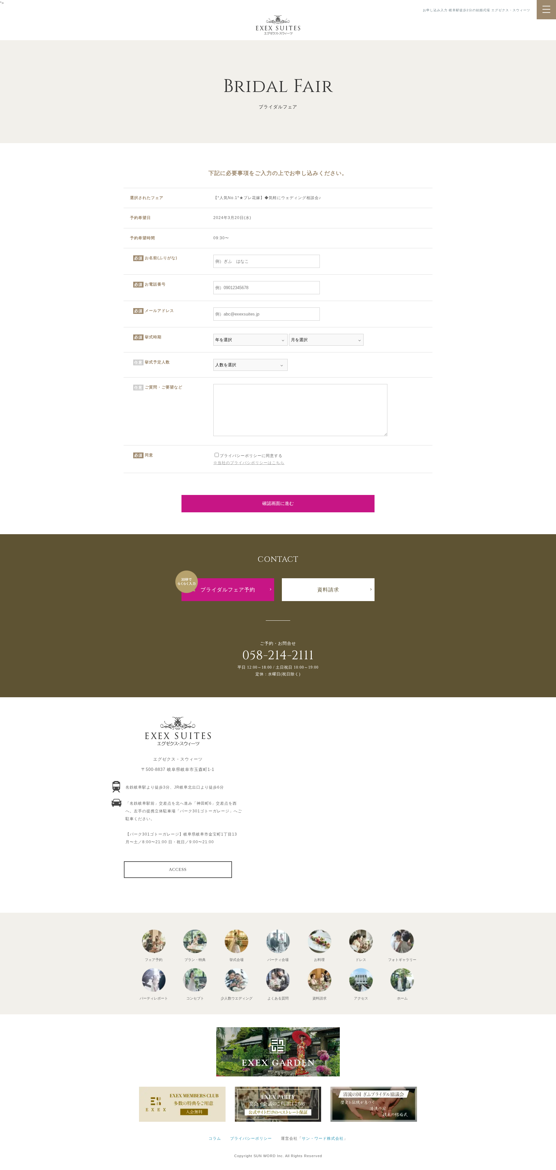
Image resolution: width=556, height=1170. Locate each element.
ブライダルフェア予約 (227, 589)
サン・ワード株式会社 (323, 1138)
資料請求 (328, 589)
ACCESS (178, 869)
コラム (214, 1138)
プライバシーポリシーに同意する (251, 455)
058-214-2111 (278, 655)
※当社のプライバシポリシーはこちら (248, 463)
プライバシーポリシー (251, 1138)
